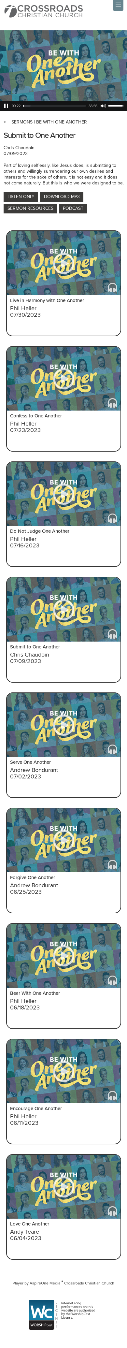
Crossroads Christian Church (89, 1283)
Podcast (73, 208)
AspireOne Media (45, 1283)
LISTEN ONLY (21, 196)
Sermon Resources (30, 208)
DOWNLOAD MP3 (62, 196)
